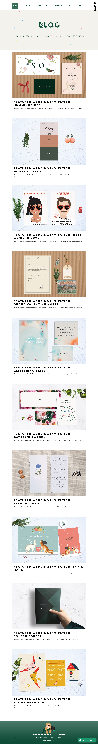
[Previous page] (42, 716)
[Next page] (55, 716)
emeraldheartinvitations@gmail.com (52, 737)
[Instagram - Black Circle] (95, 9)
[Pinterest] (95, 3)
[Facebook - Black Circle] (95, 6)
